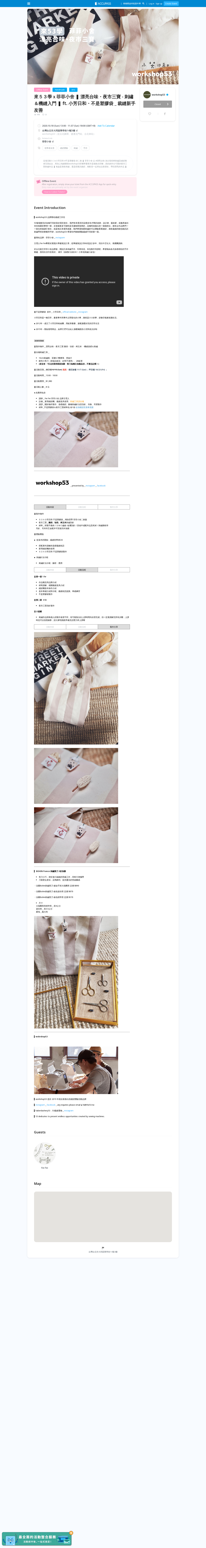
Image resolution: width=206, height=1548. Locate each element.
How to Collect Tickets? (54, 192)
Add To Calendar (106, 125)
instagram (60, 237)
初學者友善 (49, 148)
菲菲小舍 (46, 141)
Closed (158, 104)
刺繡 (76, 148)
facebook (101, 485)
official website (69, 311)
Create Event (171, 3)
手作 (85, 148)
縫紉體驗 (64, 148)
